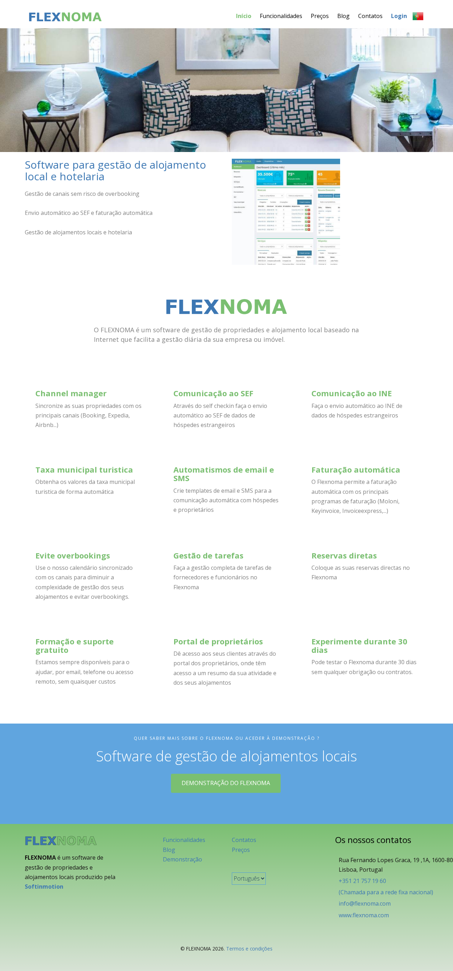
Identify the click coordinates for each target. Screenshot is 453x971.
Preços (320, 16)
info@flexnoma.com (365, 903)
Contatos (370, 16)
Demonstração (182, 859)
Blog (343, 16)
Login (399, 16)
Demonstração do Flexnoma (226, 783)
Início (243, 16)
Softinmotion (44, 886)
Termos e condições (249, 948)
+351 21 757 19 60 (362, 881)
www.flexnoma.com (364, 915)
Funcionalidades (281, 16)
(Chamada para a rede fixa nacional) (386, 892)
